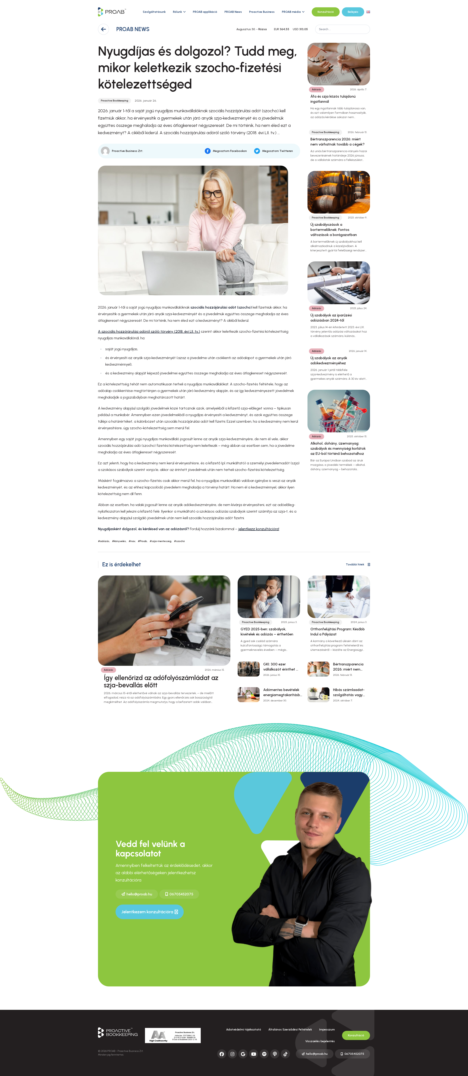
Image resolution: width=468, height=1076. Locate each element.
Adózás (316, 89)
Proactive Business (262, 12)
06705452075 (181, 894)
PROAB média (291, 12)
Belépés (353, 12)
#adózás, (104, 541)
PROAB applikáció (205, 12)
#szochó (179, 541)
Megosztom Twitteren (277, 151)
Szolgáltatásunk (154, 12)
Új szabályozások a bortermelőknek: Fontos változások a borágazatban (333, 229)
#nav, (132, 541)
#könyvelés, (119, 541)
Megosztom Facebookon (230, 151)
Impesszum (327, 1029)
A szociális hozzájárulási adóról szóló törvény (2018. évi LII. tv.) (149, 331)
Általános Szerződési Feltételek (290, 1029)
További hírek (355, 564)
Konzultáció (326, 12)
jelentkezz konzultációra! (258, 529)
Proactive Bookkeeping (114, 100)
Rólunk (177, 12)
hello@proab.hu (139, 894)
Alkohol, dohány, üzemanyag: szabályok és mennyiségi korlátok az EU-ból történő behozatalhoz (338, 448)
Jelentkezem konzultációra (147, 911)
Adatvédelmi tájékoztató (243, 1029)
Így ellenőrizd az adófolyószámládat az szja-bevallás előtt (161, 681)
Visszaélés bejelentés (320, 1041)
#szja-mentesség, (161, 541)
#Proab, (143, 541)
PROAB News (233, 12)
